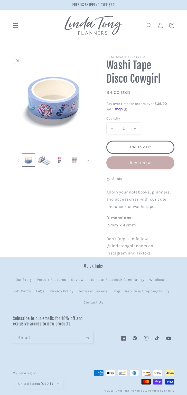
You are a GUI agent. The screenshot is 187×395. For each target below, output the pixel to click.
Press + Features (51, 280)
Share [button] (117, 179)
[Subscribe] (87, 338)
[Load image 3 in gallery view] (59, 160)
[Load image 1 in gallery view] (28, 160)
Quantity (113, 118)
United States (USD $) (35, 383)
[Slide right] (88, 160)
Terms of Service (92, 291)
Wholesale (158, 280)
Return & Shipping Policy (147, 291)
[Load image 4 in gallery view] (74, 160)
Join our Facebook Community (117, 280)
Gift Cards (22, 291)
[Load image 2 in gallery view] (43, 160)
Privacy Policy (62, 291)
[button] (15, 25)
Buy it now (140, 163)
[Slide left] (18, 160)
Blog (116, 291)
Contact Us (93, 302)
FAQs (40, 291)
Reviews (78, 280)
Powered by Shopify (161, 390)
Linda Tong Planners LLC (131, 390)
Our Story (24, 280)
